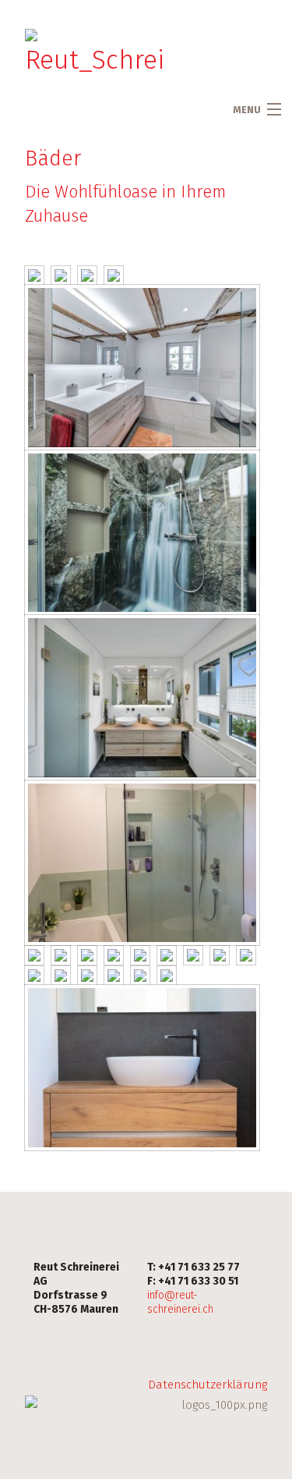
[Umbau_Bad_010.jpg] (60, 275)
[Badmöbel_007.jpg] (166, 955)
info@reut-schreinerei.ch (180, 1302)
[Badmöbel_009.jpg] (140, 955)
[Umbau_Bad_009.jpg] (142, 697)
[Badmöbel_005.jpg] (142, 1067)
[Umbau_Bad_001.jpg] (142, 367)
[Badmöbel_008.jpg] (219, 955)
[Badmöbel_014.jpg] (246, 955)
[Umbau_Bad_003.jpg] (113, 975)
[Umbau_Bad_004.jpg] (60, 975)
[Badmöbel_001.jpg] (34, 955)
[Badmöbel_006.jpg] (193, 955)
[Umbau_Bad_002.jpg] (87, 975)
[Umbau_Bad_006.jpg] (87, 275)
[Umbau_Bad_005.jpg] (142, 532)
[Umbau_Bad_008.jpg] (113, 275)
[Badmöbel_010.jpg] (87, 955)
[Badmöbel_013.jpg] (34, 975)
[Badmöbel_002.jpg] (142, 862)
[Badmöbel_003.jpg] (140, 975)
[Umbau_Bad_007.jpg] (34, 275)
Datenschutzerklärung (207, 1385)
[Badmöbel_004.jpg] (166, 975)
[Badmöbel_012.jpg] (60, 955)
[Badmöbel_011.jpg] (113, 955)
